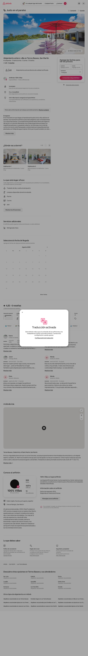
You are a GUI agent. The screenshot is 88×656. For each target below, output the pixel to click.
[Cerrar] (22, 312)
